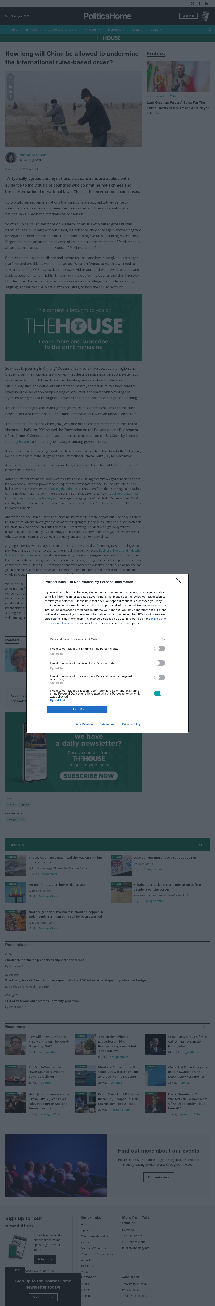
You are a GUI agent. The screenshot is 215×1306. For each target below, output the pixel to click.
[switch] (159, 648)
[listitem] (107, 639)
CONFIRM (77, 709)
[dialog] (107, 653)
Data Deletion (84, 724)
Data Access (107, 724)
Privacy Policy (131, 724)
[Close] (180, 582)
